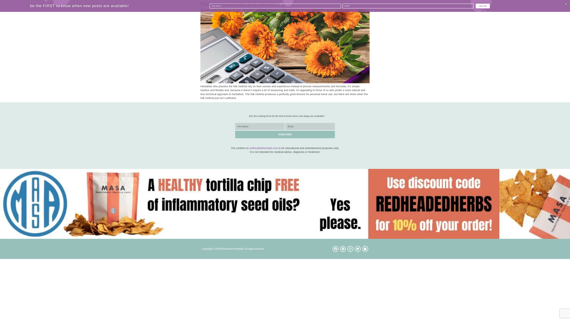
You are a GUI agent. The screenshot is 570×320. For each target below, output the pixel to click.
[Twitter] (358, 249)
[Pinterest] (343, 249)
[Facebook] (335, 249)
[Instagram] (350, 249)
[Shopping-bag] (365, 249)
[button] (566, 4)
